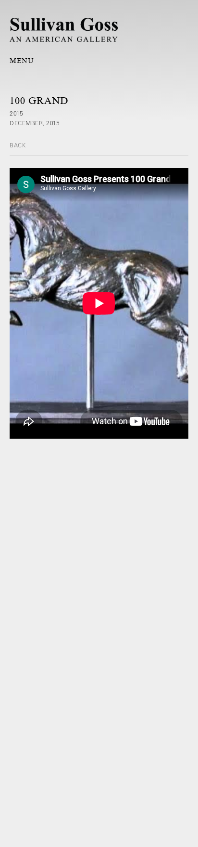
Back (17, 145)
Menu (22, 61)
